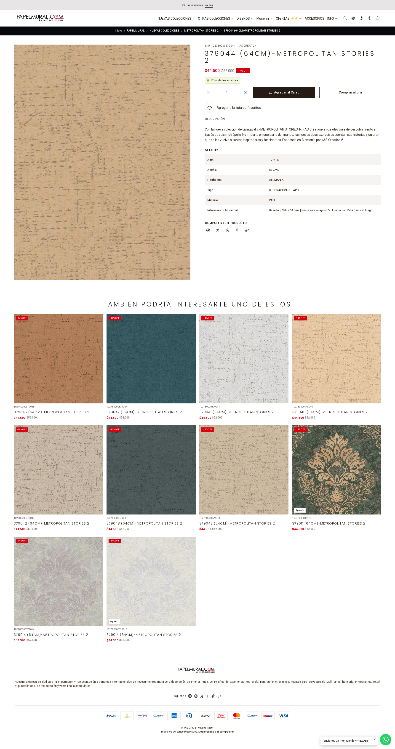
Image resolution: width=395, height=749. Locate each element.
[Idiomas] (353, 18)
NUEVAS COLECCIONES (164, 30)
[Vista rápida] (97, 364)
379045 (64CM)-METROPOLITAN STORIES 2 (51, 412)
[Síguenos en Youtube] (207, 696)
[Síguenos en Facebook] (196, 696)
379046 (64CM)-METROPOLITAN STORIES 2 (330, 412)
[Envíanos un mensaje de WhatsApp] (385, 739)
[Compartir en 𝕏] (217, 230)
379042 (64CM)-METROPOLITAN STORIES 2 (51, 523)
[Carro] (377, 18)
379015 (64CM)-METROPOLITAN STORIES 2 (144, 634)
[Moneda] (361, 18)
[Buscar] (345, 18)
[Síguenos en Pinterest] (219, 696)
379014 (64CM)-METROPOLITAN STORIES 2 (51, 634)
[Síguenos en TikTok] (213, 696)
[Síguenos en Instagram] (190, 696)
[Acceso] (369, 18)
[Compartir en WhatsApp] (227, 230)
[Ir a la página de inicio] (40, 18)
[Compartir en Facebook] (208, 230)
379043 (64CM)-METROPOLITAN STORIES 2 (237, 523)
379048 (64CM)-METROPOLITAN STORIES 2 (144, 523)
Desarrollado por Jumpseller (216, 731)
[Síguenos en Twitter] (202, 696)
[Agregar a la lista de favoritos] (97, 354)
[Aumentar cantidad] (245, 92)
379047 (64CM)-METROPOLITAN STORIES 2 (144, 412)
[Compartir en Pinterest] (237, 230)
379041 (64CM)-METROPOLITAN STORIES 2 (236, 412)
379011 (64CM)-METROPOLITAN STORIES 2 (329, 523)
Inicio (118, 30)
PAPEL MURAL (135, 30)
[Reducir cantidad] (208, 92)
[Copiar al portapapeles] (247, 230)
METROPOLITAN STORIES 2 (201, 30)
